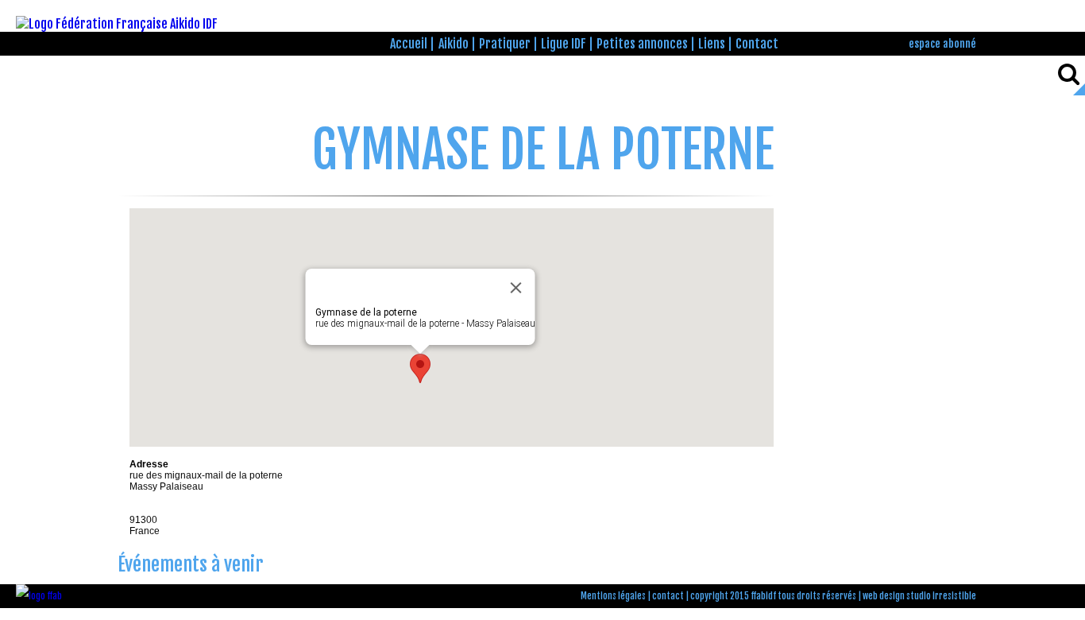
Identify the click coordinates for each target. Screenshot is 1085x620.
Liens (711, 44)
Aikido (453, 44)
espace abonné (942, 43)
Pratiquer (505, 44)
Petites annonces (642, 44)
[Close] (515, 288)
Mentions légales (613, 596)
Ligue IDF (563, 44)
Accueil (408, 44)
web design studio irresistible (919, 596)
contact (668, 596)
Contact (757, 44)
